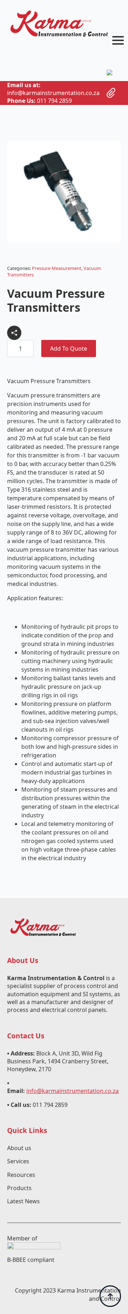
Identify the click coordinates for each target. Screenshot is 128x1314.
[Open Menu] (118, 40)
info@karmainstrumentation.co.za (72, 1091)
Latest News (23, 1201)
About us (19, 1148)
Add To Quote (68, 348)
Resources (21, 1175)
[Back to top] (110, 1296)
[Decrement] (13, 348)
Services (18, 1161)
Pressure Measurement (56, 268)
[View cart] (111, 92)
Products (19, 1188)
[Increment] (28, 348)
